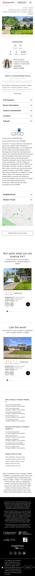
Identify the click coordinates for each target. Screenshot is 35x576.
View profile (19, 68)
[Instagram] (19, 554)
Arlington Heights (28, 81)
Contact (17, 66)
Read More (17, 93)
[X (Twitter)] (15, 554)
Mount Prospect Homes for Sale (14, 461)
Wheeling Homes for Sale (12, 465)
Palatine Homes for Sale (12, 463)
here (9, 574)
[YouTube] (24, 554)
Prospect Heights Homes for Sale (15, 459)
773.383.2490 (24, 64)
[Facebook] (10, 554)
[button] (17, 215)
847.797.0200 (24, 62)
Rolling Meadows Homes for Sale (15, 457)
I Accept (27, 567)
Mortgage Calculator (17, 233)
